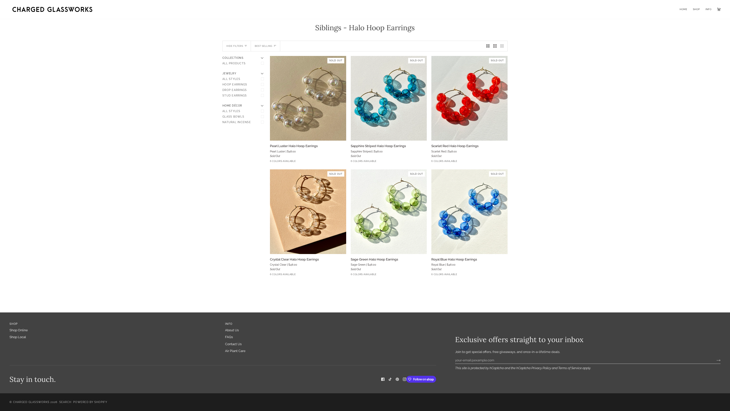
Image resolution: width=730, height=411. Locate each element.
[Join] (715, 360)
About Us (232, 330)
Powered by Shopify (90, 402)
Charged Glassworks (31, 402)
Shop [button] (14, 323)
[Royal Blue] (306, 161)
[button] (696, 9)
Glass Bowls (233, 116)
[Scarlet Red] (286, 161)
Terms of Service (570, 368)
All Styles (231, 78)
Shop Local (18, 337)
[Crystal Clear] (292, 161)
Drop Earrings (234, 90)
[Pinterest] (397, 379)
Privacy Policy (541, 368)
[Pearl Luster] (272, 161)
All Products (234, 63)
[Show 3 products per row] (494, 46)
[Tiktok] (390, 379)
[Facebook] (383, 379)
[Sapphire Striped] (279, 161)
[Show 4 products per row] (502, 46)
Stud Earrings (234, 95)
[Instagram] (404, 379)
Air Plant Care (235, 351)
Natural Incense (236, 122)
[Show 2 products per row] (487, 46)
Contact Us (233, 344)
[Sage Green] (299, 161)
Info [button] (228, 323)
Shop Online (19, 330)
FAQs (229, 337)
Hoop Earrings (234, 84)
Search (65, 402)
